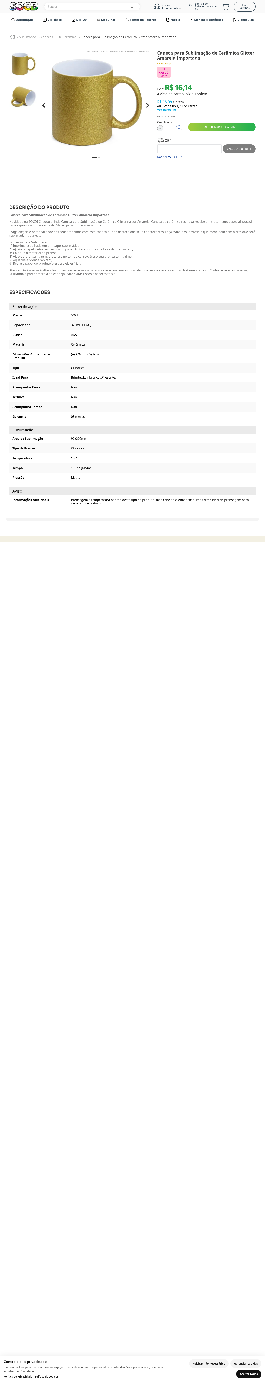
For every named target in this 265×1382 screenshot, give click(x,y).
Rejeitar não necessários (209, 1363)
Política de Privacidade (18, 1376)
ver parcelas (166, 109)
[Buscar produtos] (132, 6)
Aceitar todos (249, 1374)
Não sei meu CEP (168, 157)
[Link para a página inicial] (12, 37)
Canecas (47, 37)
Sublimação (27, 37)
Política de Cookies (46, 1376)
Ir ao (245, 6)
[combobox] (92, 6)
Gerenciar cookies (246, 1363)
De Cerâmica (67, 37)
